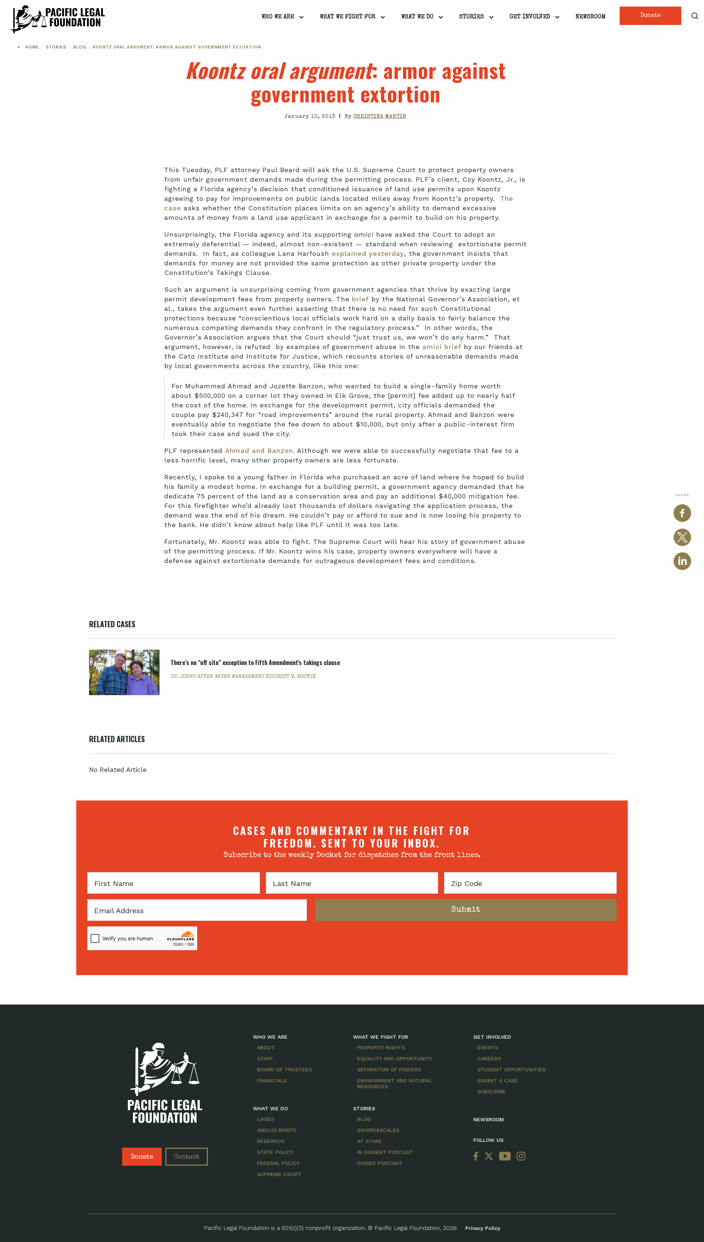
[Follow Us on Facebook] (477, 1157)
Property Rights (381, 1047)
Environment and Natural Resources (394, 1083)
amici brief (441, 347)
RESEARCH (270, 1141)
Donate (651, 16)
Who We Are (277, 17)
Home (32, 47)
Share (682, 495)
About (266, 1047)
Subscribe (491, 1091)
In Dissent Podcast (385, 1152)
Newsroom (591, 17)
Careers (489, 1058)
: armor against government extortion (177, 47)
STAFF (265, 1058)
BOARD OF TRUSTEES (284, 1069)
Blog (80, 47)
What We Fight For (347, 17)
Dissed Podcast (379, 1163)
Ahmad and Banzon (259, 450)
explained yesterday (368, 253)
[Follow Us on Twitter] (488, 1157)
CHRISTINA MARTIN (379, 116)
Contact (186, 1157)
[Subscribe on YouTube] (505, 1157)
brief (360, 299)
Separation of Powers (389, 1069)
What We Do (417, 17)
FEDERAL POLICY (278, 1163)
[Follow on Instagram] (519, 1157)
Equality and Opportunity (394, 1058)
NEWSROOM (488, 1119)
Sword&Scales (378, 1130)
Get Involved (530, 17)
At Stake (369, 1141)
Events (487, 1047)
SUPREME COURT (279, 1174)
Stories (471, 17)
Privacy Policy (482, 1228)
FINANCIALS (272, 1080)
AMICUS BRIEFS (276, 1130)
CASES (265, 1119)
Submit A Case (497, 1080)
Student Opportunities (511, 1069)
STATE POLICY (275, 1152)
